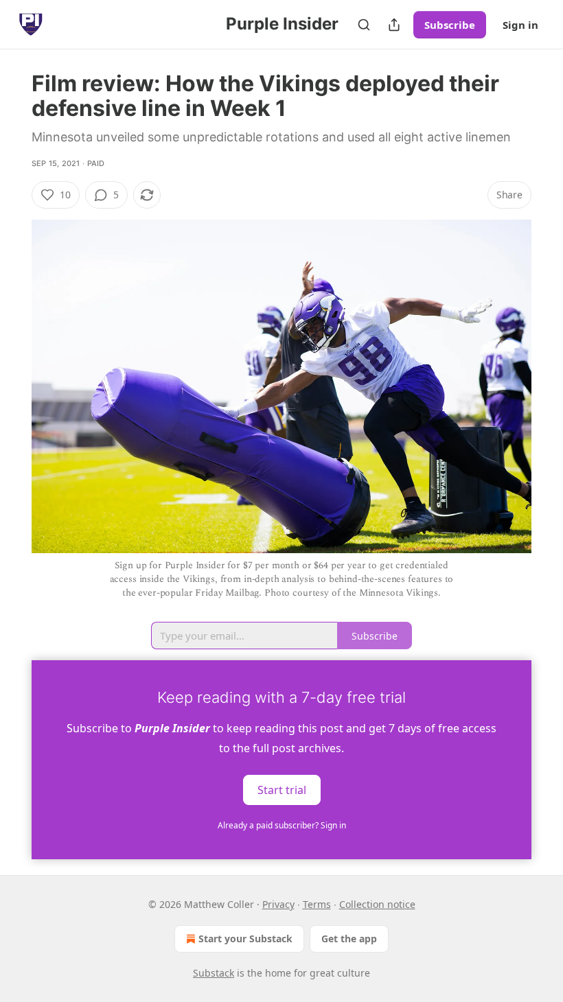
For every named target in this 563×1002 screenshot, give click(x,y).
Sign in (520, 25)
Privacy (278, 904)
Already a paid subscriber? (282, 825)
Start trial (281, 789)
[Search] (364, 24)
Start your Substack (245, 938)
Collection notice (377, 904)
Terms (317, 904)
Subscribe (449, 25)
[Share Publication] (394, 24)
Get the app (349, 938)
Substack (213, 972)
